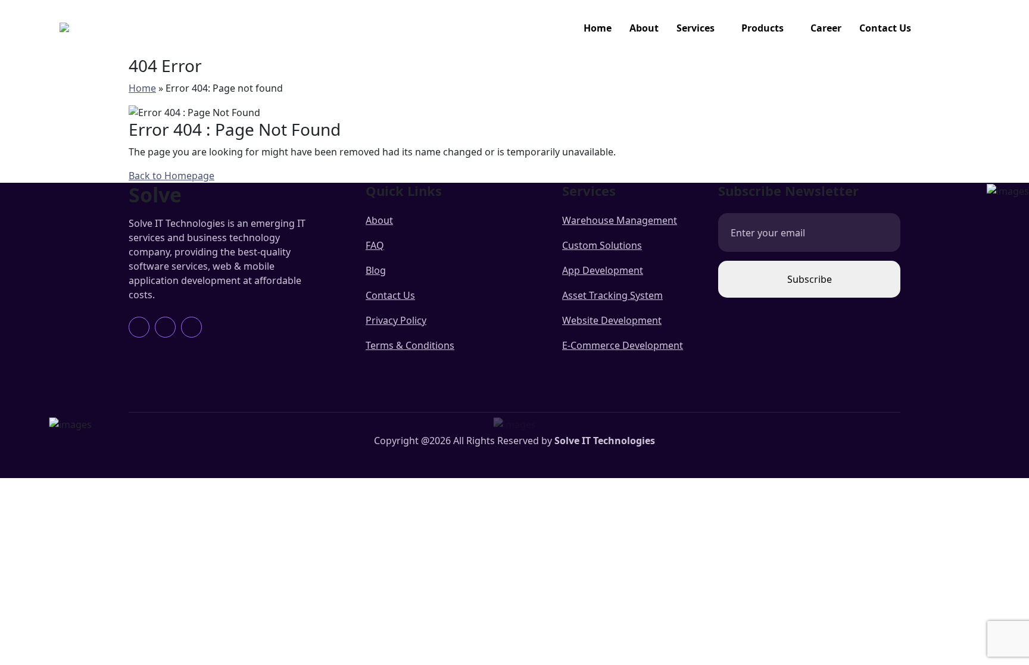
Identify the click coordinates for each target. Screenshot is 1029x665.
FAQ (375, 245)
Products (762, 28)
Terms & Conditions (410, 345)
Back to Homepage (171, 175)
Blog (376, 270)
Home (598, 28)
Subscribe (809, 279)
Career (825, 28)
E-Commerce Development (622, 345)
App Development (602, 270)
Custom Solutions (602, 245)
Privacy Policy (396, 320)
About (644, 28)
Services (695, 28)
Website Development (612, 320)
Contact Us (885, 28)
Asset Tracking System (612, 295)
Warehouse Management (619, 220)
